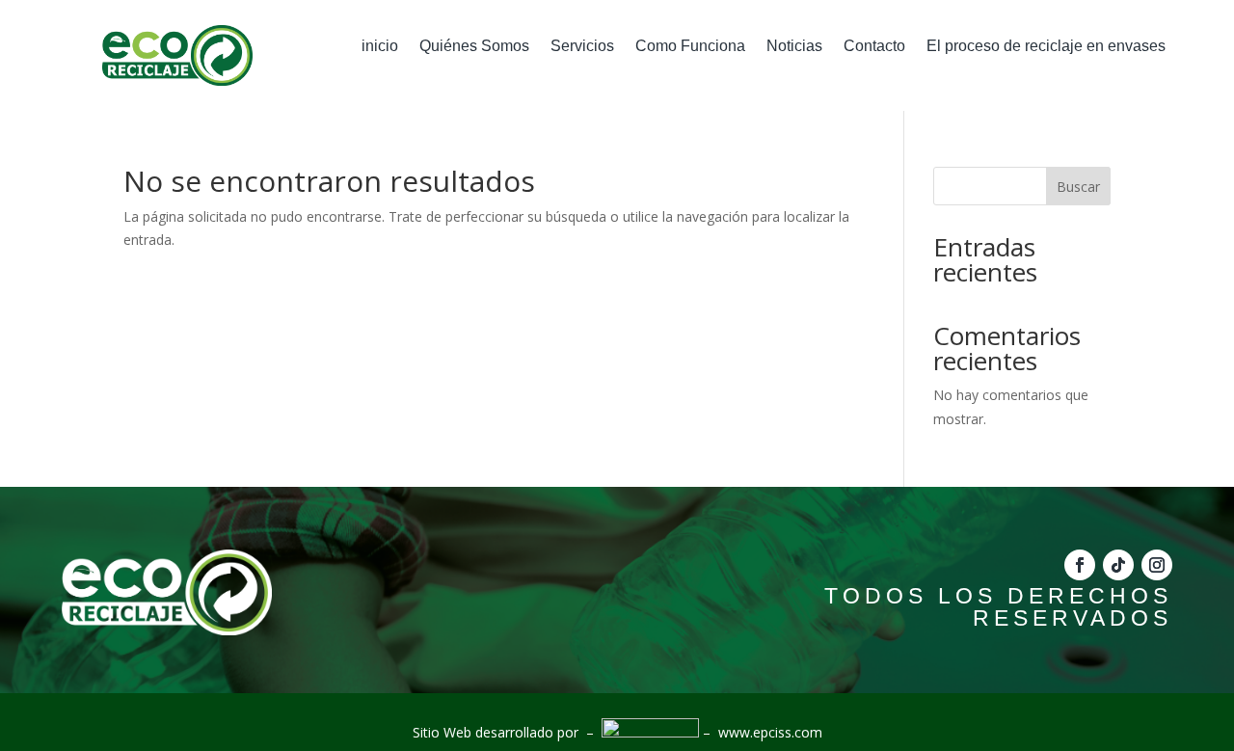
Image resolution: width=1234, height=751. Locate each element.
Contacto (874, 47)
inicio (380, 47)
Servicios (582, 47)
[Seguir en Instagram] (1156, 565)
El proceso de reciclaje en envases (1046, 47)
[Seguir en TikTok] (1118, 565)
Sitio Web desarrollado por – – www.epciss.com (617, 732)
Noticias (794, 47)
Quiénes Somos (474, 47)
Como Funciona (690, 47)
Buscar (1078, 186)
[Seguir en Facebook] (1079, 565)
